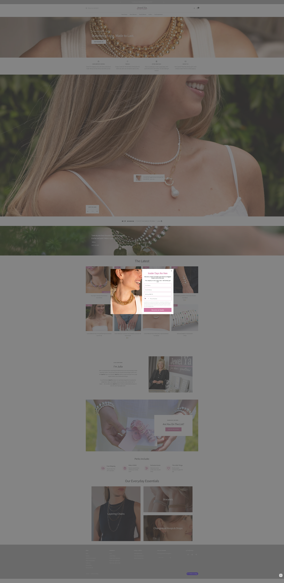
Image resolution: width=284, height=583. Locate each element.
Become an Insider (157, 309)
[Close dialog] (171, 271)
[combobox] (146, 298)
